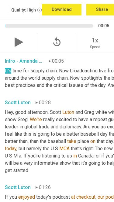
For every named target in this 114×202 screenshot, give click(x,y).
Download (62, 9)
